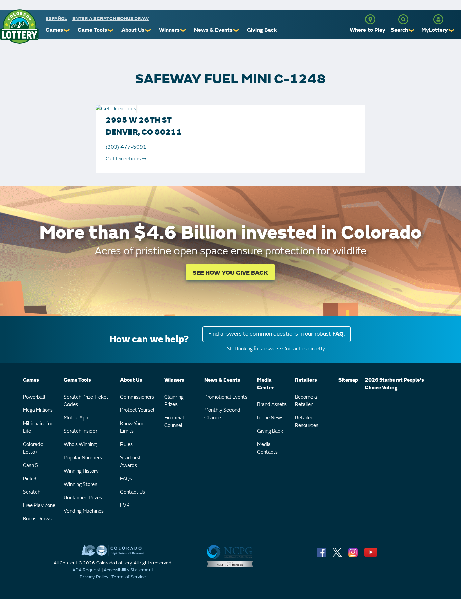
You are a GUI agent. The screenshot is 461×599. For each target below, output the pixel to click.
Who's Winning (80, 444)
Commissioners (137, 397)
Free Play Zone (39, 505)
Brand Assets (272, 404)
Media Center (265, 384)
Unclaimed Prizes (83, 498)
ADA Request (86, 570)
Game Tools (92, 30)
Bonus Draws (37, 519)
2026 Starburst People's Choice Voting (394, 384)
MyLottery (434, 30)
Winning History (81, 471)
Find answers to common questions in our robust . (276, 333)
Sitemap (348, 380)
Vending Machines (84, 511)
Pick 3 (29, 478)
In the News (270, 418)
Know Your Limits (131, 427)
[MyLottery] (438, 19)
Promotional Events (225, 397)
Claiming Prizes (174, 401)
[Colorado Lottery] (19, 26)
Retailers (306, 380)
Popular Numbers (83, 458)
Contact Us (132, 492)
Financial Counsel (174, 422)
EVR (125, 505)
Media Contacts (267, 448)
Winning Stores (80, 484)
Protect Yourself (138, 410)
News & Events (213, 30)
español (56, 18)
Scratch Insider (80, 431)
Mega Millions (38, 410)
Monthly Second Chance (222, 414)
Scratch (31, 492)
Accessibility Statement (129, 570)
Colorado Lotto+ (33, 448)
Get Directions (126, 158)
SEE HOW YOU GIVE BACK (230, 273)
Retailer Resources (306, 422)
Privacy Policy (94, 577)
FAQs (126, 478)
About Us (132, 30)
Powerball (34, 397)
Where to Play (367, 30)
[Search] (403, 19)
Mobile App (76, 418)
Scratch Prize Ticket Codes (86, 401)
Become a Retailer (306, 401)
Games (54, 30)
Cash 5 (30, 465)
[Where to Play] (370, 19)
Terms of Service (128, 577)
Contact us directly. (304, 349)
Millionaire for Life (37, 427)
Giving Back (262, 30)
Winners (169, 30)
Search (399, 30)
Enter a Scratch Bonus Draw (110, 18)
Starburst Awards (130, 462)
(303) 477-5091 (126, 147)
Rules (126, 444)
